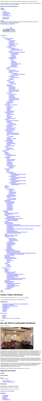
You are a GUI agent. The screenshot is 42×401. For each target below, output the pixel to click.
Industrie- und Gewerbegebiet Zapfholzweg (15, 274)
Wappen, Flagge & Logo (13, 66)
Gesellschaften (10, 162)
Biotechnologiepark (10, 277)
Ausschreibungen (8, 154)
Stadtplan (9, 110)
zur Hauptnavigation (6, 13)
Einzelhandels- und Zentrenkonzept (14, 224)
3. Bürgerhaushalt (12, 176)
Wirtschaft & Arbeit (10, 148)
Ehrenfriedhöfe (12, 41)
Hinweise (8, 144)
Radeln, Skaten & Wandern (14, 98)
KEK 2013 (11, 241)
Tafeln (12, 60)
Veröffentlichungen (15, 49)
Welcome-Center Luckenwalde (13, 120)
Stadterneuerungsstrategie (12, 230)
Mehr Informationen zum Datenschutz (7, 23)
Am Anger (9, 259)
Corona (8, 115)
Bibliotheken (9, 131)
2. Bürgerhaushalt (12, 179)
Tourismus (9, 93)
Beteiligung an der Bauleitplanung (13, 250)
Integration (7, 119)
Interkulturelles (10, 125)
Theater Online (10, 101)
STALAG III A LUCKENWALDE (19, 74)
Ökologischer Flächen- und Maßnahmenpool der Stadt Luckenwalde (20, 228)
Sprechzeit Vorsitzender (11, 199)
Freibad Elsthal (12, 89)
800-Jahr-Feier (12, 47)
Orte (12, 59)
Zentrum (8, 262)
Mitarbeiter (11, 136)
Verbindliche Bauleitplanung (12, 220)
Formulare (9, 161)
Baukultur (7, 215)
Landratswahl (9, 206)
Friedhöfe (9, 39)
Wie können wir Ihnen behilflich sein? (7, 297)
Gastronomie (11, 96)
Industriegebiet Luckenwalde (12, 275)
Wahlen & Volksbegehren (9, 201)
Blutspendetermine (10, 114)
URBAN (6, 263)
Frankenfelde (11, 81)
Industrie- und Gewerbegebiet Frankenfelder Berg (16, 278)
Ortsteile (8, 80)
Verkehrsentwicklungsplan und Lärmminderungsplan (17, 232)
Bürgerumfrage (12, 238)
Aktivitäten (9, 121)
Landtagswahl (10, 207)
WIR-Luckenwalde (10, 128)
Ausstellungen (14, 62)
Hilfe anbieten (9, 122)
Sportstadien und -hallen (14, 91)
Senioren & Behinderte (9, 140)
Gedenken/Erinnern (13, 58)
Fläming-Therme (12, 87)
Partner (8, 265)
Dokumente (9, 266)
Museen (10, 72)
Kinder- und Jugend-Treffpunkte (13, 134)
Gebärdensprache (6, 17)
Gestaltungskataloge (9, 222)
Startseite (4, 315)
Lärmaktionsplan (10, 227)
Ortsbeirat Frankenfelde (11, 195)
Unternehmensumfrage (13, 240)
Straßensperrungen (10, 111)
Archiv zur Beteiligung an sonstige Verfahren (15, 254)
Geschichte (9, 46)
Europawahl (9, 204)
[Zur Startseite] (9, 34)
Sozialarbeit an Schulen (11, 138)
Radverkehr (9, 246)
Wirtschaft (5, 267)
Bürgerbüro (11, 166)
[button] (16, 338)
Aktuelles (6, 152)
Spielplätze (9, 139)
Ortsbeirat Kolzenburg (11, 196)
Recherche (11, 194)
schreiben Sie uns (6, 299)
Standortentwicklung (9, 282)
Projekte (8, 264)
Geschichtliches (12, 40)
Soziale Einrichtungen (11, 118)
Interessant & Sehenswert (14, 99)
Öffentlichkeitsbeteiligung (10, 249)
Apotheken (9, 113)
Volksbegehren (10, 209)
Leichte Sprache (6, 18)
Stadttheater (11, 76)
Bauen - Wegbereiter (8, 214)
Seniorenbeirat (10, 141)
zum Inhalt (5, 11)
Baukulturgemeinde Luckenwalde (13, 216)
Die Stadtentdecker (10, 217)
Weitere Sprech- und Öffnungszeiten (7, 391)
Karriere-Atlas (7, 280)
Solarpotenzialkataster (11, 243)
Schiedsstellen (7, 200)
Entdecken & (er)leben (9, 38)
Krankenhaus (9, 116)
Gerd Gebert (13, 56)
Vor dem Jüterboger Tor (13, 43)
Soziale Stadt (7, 256)
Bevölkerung (9, 147)
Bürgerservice (7, 157)
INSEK (6, 234)
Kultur (8, 69)
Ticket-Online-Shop (15, 77)
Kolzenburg (11, 42)
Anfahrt (8, 105)
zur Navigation (5, 14)
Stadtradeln (9, 247)
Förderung (7, 221)
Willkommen (7, 268)
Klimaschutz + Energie (9, 236)
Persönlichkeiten (14, 64)
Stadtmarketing (8, 288)
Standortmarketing (10, 286)
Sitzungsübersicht (12, 192)
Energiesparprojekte (11, 242)
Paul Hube (13, 55)
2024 (8, 171)
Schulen (8, 137)
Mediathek (7, 150)
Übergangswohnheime (11, 127)
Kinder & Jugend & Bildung (10, 130)
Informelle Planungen (9, 223)
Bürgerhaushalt (10, 172)
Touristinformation (12, 94)
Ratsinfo (8, 197)
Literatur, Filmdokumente (16, 63)
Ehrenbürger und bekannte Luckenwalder (17, 52)
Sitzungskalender (12, 193)
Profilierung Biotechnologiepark (13, 285)
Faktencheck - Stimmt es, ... (12, 124)
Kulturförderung (12, 70)
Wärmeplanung (10, 248)
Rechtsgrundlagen (12, 198)
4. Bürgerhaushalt (12, 173)
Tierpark (10, 92)
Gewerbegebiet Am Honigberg (12, 276)
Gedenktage (13, 61)
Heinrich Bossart (14, 53)
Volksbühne (11, 79)
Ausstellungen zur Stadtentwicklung (12, 213)
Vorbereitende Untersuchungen (11, 258)
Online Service (9, 164)
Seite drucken (3, 368)
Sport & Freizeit (10, 85)
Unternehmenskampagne (9, 281)
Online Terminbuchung (11, 165)
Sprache (2, 20)
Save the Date (9, 287)
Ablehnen (2, 8)
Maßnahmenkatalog (13, 239)
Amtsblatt (7, 153)
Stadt (4, 37)
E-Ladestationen (10, 106)
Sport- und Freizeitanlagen (14, 90)
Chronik (10, 51)
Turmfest (11, 78)
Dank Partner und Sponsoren (16, 50)
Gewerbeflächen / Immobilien (10, 272)
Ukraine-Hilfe (9, 126)
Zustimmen (2, 9)
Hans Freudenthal (14, 54)
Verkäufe (8, 156)
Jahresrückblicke (12, 57)
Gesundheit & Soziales (9, 112)
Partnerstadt (9, 84)
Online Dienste (10, 163)
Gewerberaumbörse (10, 273)
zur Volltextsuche (6, 12)
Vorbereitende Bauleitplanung (12, 219)
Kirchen (8, 67)
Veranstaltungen (10, 102)
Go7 (8, 135)
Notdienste (9, 117)
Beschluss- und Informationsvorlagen (18, 174)
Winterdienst (13, 83)
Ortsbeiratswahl (10, 208)
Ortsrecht (6, 185)
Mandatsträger (12, 189)
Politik (6, 187)
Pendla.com (9, 107)
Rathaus (4, 151)
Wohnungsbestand (10, 145)
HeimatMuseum (14, 73)
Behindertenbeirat (10, 142)
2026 (8, 169)
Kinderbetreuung (10, 132)
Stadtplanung (5, 211)
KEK (8, 237)
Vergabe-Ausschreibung (11, 155)
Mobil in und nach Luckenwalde (11, 104)
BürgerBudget (7, 168)
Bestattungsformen (13, 45)
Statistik (6, 146)
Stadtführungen (12, 97)
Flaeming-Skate (12, 86)
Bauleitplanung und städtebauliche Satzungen (14, 218)
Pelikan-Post (7, 186)
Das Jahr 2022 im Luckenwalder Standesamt (11, 318)
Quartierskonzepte (10, 244)
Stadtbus (8, 108)
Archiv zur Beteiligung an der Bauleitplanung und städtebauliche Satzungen (21, 253)
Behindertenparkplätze (11, 143)
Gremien (10, 191)
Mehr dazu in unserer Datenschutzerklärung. (9, 6)
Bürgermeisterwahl (10, 202)
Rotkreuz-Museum (14, 75)
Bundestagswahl (10, 203)
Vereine (8, 103)
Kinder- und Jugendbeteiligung (13, 133)
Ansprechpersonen (10, 160)
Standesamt (11, 167)
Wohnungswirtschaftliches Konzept (14, 233)
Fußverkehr (9, 245)
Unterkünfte (11, 100)
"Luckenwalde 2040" (11, 284)
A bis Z (8, 158)
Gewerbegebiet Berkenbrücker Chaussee (14, 279)
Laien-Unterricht (12, 123)
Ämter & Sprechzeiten (11, 159)
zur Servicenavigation (7, 15)
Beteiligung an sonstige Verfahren (13, 252)
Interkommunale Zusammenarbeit (11, 235)
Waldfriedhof (11, 44)
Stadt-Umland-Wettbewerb (10, 257)
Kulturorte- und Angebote (14, 71)
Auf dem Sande (10, 260)
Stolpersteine (13, 65)
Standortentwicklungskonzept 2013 (14, 283)
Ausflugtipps (11, 95)
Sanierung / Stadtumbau (9, 255)
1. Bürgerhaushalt (12, 182)
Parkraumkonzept (10, 229)
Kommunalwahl (10, 205)
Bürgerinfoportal (10, 188)
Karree (8, 261)
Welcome (6, 269)
